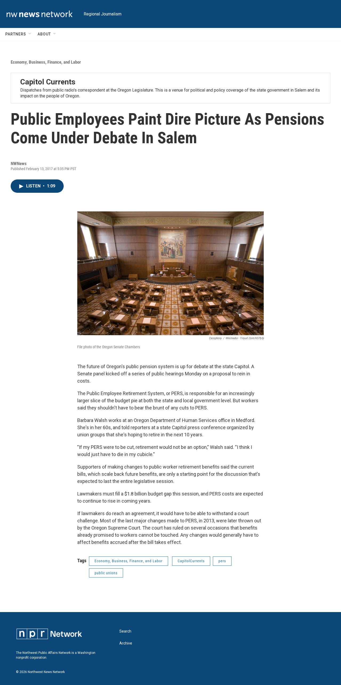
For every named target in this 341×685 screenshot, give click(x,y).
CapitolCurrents (191, 561)
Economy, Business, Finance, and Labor (46, 62)
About (44, 34)
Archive (125, 643)
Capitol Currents (47, 81)
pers (222, 561)
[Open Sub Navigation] (30, 34)
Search (125, 631)
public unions (106, 573)
